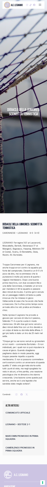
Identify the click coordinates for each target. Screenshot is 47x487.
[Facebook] (34, 5)
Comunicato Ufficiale (18, 412)
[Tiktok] (30, 5)
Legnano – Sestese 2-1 (18, 424)
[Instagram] (27, 5)
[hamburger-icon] (40, 5)
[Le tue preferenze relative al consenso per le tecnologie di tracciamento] (42, 482)
